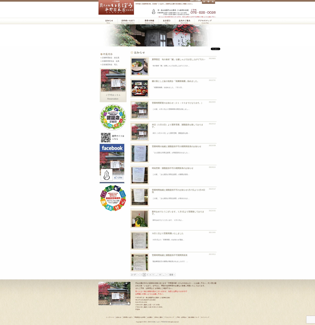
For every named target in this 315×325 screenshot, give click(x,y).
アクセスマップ (205, 21)
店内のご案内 (184, 21)
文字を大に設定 (213, 2)
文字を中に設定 (208, 2)
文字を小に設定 (204, 2)
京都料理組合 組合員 (110, 58)
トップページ (110, 317)
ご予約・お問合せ (181, 317)
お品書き (166, 21)
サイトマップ (205, 317)
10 (160, 275)
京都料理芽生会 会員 (110, 61)
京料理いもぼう (128, 21)
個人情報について (193, 317)
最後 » (172, 275)
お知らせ (108, 21)
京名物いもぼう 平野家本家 (159, 322)
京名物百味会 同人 (110, 64)
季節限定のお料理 (149, 21)
